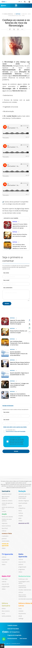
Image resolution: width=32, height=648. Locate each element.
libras (20, 510)
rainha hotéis (5, 541)
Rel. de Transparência (14, 632)
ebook (20, 616)
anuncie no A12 (24, 523)
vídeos (3, 548)
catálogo (21, 618)
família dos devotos (7, 516)
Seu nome (6, 273)
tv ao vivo (4, 562)
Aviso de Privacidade (13, 628)
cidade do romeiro (7, 500)
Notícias (18, 14)
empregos (5, 579)
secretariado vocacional (25, 599)
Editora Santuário (6, 604)
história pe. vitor (23, 579)
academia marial (6, 494)
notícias (4, 531)
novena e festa (7, 533)
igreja (20, 505)
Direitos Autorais (12, 638)
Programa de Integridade (14, 635)
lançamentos (22, 613)
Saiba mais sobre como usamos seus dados (15, 427)
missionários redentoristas (22, 586)
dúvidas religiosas (24, 500)
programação (5, 559)
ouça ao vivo (22, 562)
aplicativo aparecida (24, 494)
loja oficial (5, 528)
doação (4, 514)
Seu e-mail (6, 280)
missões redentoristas (25, 590)
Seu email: (6, 419)
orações (21, 515)
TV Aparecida (7, 554)
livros (3, 613)
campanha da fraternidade (22, 497)
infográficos (22, 508)
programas (22, 569)
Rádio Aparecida (23, 555)
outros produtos (6, 616)
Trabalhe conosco (12, 625)
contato (4, 511)
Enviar (7, 303)
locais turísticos (6, 526)
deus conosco (6, 611)
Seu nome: (6, 412)
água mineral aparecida (5, 497)
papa (20, 518)
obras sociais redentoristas (22, 595)
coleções (21, 611)
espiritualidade (23, 503)
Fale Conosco (23, 638)
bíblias (4, 608)
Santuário (6, 491)
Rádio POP (6, 576)
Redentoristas (24, 576)
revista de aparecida (5, 545)
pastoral (4, 538)
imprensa (4, 523)
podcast (21, 564)
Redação (22, 491)
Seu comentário (7, 287)
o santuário (5, 536)
